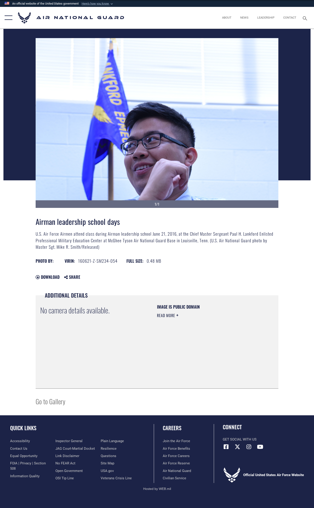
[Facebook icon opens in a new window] (226, 446)
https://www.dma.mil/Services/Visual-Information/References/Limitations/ (211, 351)
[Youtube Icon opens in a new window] (260, 446)
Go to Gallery (50, 401)
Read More (166, 315)
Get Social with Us (240, 439)
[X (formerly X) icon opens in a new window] (237, 446)
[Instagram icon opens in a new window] (248, 446)
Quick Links (23, 428)
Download (50, 277)
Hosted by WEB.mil (157, 489)
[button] (98, 3)
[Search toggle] (306, 18)
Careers (172, 428)
